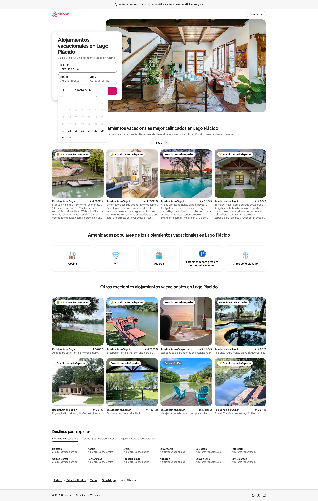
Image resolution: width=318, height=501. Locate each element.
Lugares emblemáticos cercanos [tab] (138, 438)
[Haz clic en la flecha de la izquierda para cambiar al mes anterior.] (64, 90)
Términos (95, 495)
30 (63, 137)
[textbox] (72, 81)
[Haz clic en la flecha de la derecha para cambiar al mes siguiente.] (102, 90)
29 (102, 130)
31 (69, 137)
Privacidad (81, 495)
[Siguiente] (166, 142)
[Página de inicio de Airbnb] (60, 14)
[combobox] (87, 69)
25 (76, 130)
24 (69, 130)
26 (82, 130)
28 (95, 130)
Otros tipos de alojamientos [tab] (99, 438)
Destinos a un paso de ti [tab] (65, 438)
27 (89, 130)
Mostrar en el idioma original (188, 4)
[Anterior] (152, 142)
